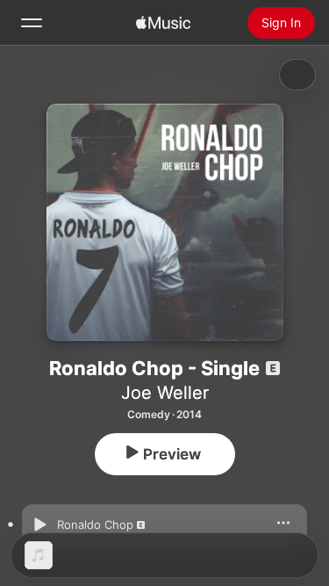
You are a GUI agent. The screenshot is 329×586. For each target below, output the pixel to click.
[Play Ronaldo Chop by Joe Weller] (39, 524)
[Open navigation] (31, 23)
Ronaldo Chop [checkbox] (95, 524)
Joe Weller (165, 392)
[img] (163, 23)
